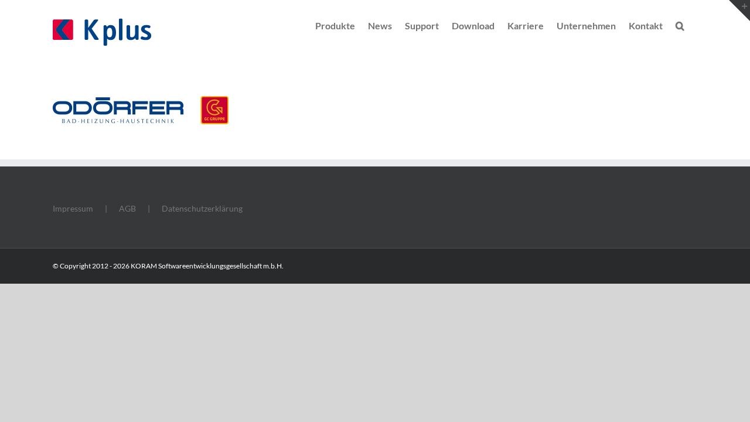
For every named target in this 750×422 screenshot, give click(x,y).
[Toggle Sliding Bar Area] (739, 10)
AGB (127, 208)
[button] (680, 24)
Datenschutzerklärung (202, 208)
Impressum (73, 208)
